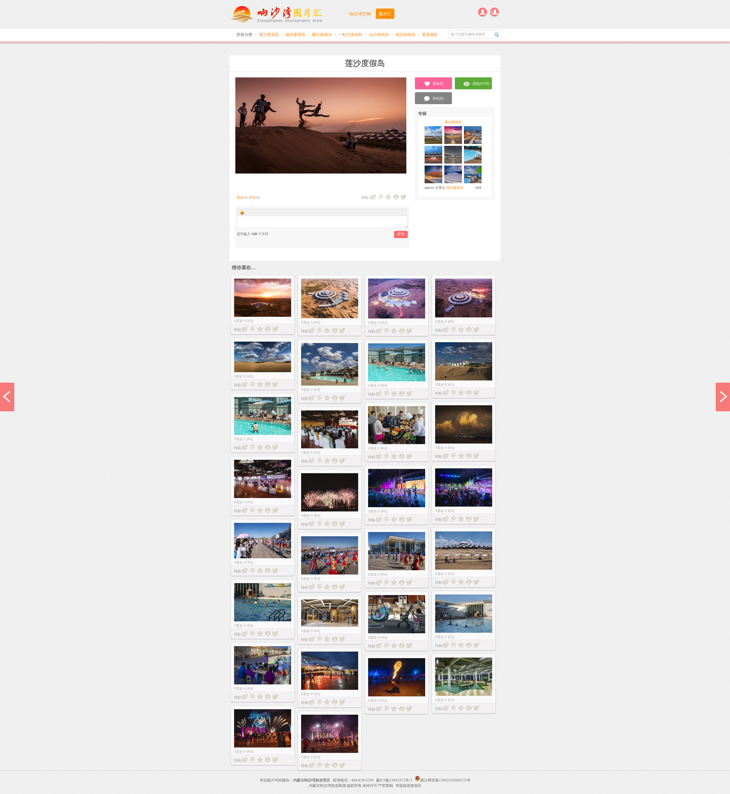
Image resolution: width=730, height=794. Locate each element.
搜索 (496, 34)
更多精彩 (430, 34)
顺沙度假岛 (322, 34)
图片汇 (385, 14)
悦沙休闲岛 (406, 34)
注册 (494, 12)
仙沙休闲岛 (379, 34)
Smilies (242, 212)
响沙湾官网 (360, 14)
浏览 (481, 83)
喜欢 (240, 197)
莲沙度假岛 (269, 34)
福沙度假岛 (296, 34)
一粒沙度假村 (351, 34)
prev (7, 397)
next (723, 397)
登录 (482, 12)
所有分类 (245, 34)
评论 (252, 197)
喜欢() (438, 83)
